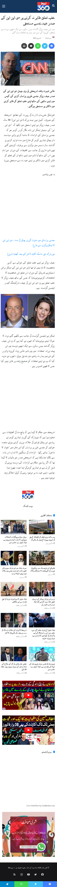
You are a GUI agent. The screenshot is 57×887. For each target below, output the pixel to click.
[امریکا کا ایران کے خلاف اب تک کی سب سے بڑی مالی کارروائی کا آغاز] (14, 620)
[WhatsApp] (38, 46)
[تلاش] (53, 7)
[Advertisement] (28, 208)
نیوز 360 (10, 867)
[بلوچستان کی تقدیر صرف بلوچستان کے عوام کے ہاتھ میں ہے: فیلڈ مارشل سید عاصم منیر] (42, 654)
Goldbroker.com (48, 805)
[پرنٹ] (24, 46)
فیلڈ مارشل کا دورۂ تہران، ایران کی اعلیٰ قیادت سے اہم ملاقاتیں (14, 600)
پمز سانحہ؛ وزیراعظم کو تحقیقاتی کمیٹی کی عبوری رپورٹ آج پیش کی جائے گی (42, 538)
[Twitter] (45, 46)
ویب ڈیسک (48, 38)
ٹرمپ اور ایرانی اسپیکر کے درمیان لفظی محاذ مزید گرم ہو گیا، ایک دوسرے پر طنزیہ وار (43, 601)
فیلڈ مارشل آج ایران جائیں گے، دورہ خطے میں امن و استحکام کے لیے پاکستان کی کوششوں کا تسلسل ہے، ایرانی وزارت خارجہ (43, 634)
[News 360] (43, 6)
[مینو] (3, 7)
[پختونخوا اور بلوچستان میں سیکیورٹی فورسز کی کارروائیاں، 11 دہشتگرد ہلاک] (42, 558)
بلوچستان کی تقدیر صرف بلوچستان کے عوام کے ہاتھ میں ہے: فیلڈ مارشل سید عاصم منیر (42, 666)
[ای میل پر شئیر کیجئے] (31, 46)
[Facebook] (52, 46)
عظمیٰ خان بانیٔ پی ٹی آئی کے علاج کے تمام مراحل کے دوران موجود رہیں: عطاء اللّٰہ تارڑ (14, 666)
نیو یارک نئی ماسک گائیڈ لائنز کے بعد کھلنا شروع (31, 254)
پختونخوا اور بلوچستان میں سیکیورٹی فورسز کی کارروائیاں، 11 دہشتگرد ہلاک (42, 569)
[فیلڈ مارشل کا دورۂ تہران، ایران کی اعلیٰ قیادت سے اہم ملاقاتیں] (14, 589)
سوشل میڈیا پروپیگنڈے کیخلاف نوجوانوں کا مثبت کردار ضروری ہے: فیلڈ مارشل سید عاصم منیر (15, 539)
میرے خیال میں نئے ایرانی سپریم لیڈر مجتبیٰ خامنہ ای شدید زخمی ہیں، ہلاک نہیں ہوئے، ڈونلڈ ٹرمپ (14, 570)
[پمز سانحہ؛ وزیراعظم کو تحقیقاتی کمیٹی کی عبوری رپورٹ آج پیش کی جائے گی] (42, 527)
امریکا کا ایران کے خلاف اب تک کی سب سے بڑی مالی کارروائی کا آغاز (14, 631)
